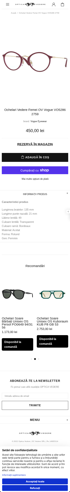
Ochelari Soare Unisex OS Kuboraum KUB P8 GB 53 (52, 321)
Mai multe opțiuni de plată (35, 179)
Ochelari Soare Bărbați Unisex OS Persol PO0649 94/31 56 (17, 323)
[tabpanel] (17, 315)
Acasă (13, 13)
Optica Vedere (30, 4)
